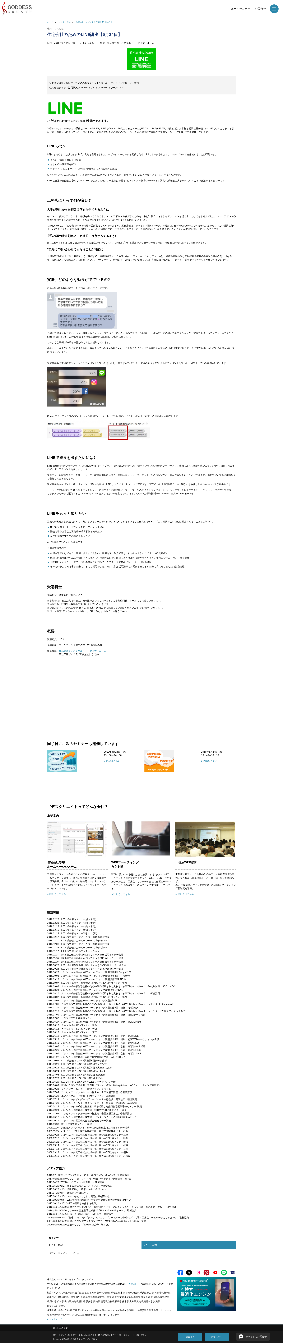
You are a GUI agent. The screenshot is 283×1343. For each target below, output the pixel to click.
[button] (253, 1337)
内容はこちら (113, 761)
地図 (133, 1284)
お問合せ (260, 8)
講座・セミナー (240, 8)
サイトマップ (55, 1319)
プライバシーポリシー (121, 1335)
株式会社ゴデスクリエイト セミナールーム (82, 651)
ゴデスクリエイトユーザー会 (64, 1253)
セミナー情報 (56, 1245)
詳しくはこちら (57, 894)
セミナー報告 (150, 1245)
